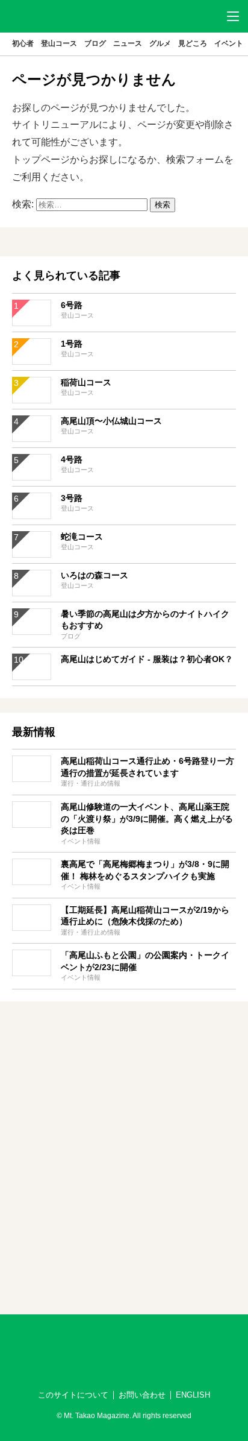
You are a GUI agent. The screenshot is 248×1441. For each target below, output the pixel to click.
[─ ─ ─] (233, 16)
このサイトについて (73, 1395)
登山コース (59, 43)
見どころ (192, 43)
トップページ (41, 159)
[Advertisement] (124, 1140)
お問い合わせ (142, 1395)
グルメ (160, 43)
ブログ (95, 43)
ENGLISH (193, 1395)
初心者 (23, 43)
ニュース (127, 43)
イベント (228, 43)
